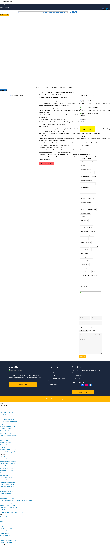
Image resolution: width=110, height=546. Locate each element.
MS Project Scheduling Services (8, 452)
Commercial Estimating (6, 438)
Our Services (44, 87)
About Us (62, 87)
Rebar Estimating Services (6, 491)
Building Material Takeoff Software (88, 161)
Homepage (53, 372)
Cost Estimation (43, 94)
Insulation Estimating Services (7, 498)
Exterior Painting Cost (92, 107)
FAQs (1, 524)
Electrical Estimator (5, 535)
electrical (93, 231)
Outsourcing (42, 97)
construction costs (85, 187)
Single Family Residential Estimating (9, 435)
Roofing (66, 97)
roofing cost (83, 275)
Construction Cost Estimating (87, 172)
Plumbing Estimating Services (7, 482)
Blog (58, 92)
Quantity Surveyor (4, 537)
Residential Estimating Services (54, 97)
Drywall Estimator (85, 231)
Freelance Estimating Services (7, 419)
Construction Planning (86, 205)
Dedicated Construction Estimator (8, 421)
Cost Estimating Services (86, 216)
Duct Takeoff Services (5, 479)
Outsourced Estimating (86, 249)
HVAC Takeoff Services (6, 477)
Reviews (2, 526)
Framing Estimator (4, 533)
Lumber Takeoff (4, 510)
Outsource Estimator (85, 253)
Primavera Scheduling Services (8, 449)
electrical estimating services (87, 235)
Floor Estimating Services (6, 470)
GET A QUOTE (83, 392)
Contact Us (71, 87)
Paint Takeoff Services (5, 472)
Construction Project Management (88, 209)
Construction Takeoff (85, 213)
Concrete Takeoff (84, 165)
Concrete (2, 456)
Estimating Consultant (5, 445)
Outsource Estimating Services (8, 540)
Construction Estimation (86, 202)
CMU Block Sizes (91, 100)
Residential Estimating (5, 433)
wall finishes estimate (85, 286)
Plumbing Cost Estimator (93, 119)
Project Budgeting (85, 264)
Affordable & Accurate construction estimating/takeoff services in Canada (89, 149)
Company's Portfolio (23, 384)
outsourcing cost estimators (87, 257)
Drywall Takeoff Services (6, 468)
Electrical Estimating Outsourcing (8, 461)
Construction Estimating (67, 92)
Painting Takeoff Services (86, 260)
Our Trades (54, 87)
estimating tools (84, 238)
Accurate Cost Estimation (86, 141)
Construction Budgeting (86, 169)
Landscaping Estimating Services (8, 507)
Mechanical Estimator (5, 530)
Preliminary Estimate (5, 442)
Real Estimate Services (6, 1)
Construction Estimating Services (88, 194)
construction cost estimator (86, 180)
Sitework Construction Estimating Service (10, 505)
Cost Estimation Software (86, 224)
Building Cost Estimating (6, 410)
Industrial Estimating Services (61, 94)
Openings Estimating (5, 493)
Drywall (50, 94)
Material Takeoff (84, 246)
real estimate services (85, 271)
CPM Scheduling (4, 447)
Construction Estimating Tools (87, 198)
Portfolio (2, 521)
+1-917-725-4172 (77, 375)
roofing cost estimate (93, 275)
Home (37, 87)
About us (52, 375)
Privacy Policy (54, 384)
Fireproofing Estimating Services (8, 503)
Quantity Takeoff (96, 268)
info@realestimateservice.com (80, 378)
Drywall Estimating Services (87, 227)
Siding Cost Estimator (92, 113)
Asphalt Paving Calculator (86, 154)
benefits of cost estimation (86, 158)
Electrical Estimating (5, 459)
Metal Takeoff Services (6, 489)
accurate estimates (85, 145)
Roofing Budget (95, 271)
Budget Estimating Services (7, 414)
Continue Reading (46, 163)
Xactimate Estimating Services (7, 426)
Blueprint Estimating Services (7, 424)
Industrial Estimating (5, 440)
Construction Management (6, 542)
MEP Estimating (94, 246)
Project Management (85, 268)
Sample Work (3, 517)
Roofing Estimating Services (87, 279)
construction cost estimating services (89, 176)
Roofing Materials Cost (86, 282)
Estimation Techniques (86, 242)
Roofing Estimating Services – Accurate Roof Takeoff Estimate (16, 500)
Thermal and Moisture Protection (8, 496)
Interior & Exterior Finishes (7, 465)
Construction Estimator (6, 528)
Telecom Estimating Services (7, 463)
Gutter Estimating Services (7, 486)
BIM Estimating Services (6, 412)
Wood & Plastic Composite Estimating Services (12, 512)
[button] (45, 87)
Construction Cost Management (88, 183)
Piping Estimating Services (7, 484)
